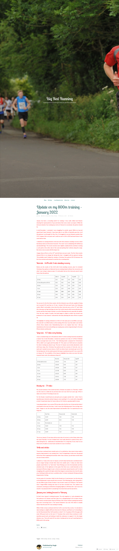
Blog (45, 200)
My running (51, 215)
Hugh (39, 215)
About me (66, 200)
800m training (45, 215)
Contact (73, 200)
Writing (50, 200)
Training (55, 215)
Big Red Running (59, 98)
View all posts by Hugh (47, 547)
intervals (49, 538)
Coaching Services (58, 200)
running (53, 538)
